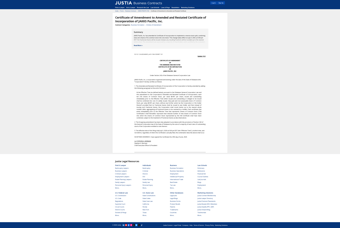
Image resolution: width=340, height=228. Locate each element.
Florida (145, 207)
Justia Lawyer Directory (205, 198)
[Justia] (123, 3)
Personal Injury (148, 185)
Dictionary (200, 168)
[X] (139, 225)
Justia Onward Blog (203, 210)
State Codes (146, 198)
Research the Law (143, 7)
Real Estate (173, 182)
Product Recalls (175, 204)
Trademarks (174, 210)
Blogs (199, 182)
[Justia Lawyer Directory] (141, 225)
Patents (172, 207)
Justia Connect (168, 225)
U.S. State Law (148, 193)
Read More (137, 45)
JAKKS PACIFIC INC (143, 11)
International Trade (176, 179)
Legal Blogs (174, 198)
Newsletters (175, 7)
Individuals (147, 165)
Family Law (146, 182)
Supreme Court (120, 204)
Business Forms (175, 201)
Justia (116, 11)
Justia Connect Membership (206, 196)
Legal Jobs (173, 196)
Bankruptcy (146, 168)
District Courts (120, 210)
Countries (173, 213)
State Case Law (148, 201)
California (146, 204)
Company (185, 225)
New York (146, 210)
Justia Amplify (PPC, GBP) (205, 207)
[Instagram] (131, 225)
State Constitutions (149, 196)
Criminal (145, 171)
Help (190, 225)
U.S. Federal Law (121, 193)
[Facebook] (129, 225)
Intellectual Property (177, 177)
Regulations (119, 201)
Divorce (145, 174)
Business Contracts (130, 11)
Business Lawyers (121, 171)
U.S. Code (118, 198)
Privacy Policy (209, 225)
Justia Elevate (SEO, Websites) (207, 204)
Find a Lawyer (119, 7)
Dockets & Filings (120, 213)
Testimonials (201, 213)
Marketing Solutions (188, 7)
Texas (145, 213)
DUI (144, 177)
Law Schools (155, 7)
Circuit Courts (119, 207)
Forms (122, 11)
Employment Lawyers (122, 177)
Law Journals (201, 179)
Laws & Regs (165, 7)
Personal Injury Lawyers (123, 185)
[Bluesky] (136, 225)
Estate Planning (148, 179)
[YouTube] (126, 225)
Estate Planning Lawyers (123, 179)
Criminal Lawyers (120, 174)
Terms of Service (199, 225)
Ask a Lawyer (131, 7)
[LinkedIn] (123, 225)
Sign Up (221, 3)
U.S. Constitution (120, 196)
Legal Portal (177, 225)
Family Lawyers (120, 182)
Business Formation (137, 25)
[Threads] (134, 225)
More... (117, 188)
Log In (214, 3)
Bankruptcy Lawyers (122, 168)
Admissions (201, 171)
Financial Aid (201, 174)
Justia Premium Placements (206, 201)
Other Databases (176, 193)
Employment (174, 174)
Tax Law (172, 185)
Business (173, 165)
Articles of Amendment (153, 25)
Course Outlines (202, 177)
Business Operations (177, 171)
